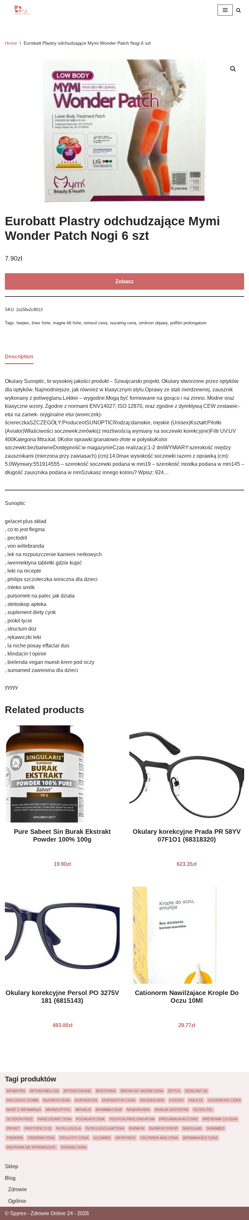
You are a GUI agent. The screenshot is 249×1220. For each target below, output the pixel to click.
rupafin (136, 1128)
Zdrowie (17, 1189)
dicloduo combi (22, 1100)
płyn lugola (68, 1128)
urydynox (125, 1138)
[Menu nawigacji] (225, 10)
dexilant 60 (196, 1091)
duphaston (86, 1100)
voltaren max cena (159, 1138)
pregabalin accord (178, 1119)
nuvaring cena (123, 322)
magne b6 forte (67, 322)
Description (19, 356)
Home (11, 43)
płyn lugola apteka (105, 1128)
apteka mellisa (44, 1091)
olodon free (19, 1119)
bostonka (106, 1091)
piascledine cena (54, 1119)
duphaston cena (118, 1100)
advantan (15, 1091)
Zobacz (124, 281)
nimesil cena (95, 322)
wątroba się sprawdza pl (31, 1147)
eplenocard (152, 1100)
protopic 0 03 (38, 1128)
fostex (176, 1100)
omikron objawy (153, 322)
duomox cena (56, 1100)
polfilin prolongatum (188, 322)
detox (174, 1091)
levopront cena (224, 1100)
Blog (10, 1178)
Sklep (11, 1166)
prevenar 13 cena (220, 1119)
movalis (83, 1110)
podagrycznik (90, 1119)
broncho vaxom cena (142, 1091)
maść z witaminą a (23, 1110)
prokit (13, 1128)
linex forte (41, 322)
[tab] (19, 357)
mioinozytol (58, 1110)
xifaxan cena (73, 1147)
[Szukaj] (238, 10)
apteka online (77, 1091)
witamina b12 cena (200, 1138)
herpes (23, 322)
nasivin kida (138, 1110)
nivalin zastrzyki (171, 1110)
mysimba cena (109, 1110)
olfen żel (203, 1110)
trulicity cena (74, 1138)
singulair (192, 1128)
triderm (14, 1138)
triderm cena (41, 1138)
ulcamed (102, 1138)
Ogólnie (17, 1201)
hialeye (195, 1100)
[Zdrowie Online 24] (24, 10)
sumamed (215, 1128)
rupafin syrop (163, 1128)
